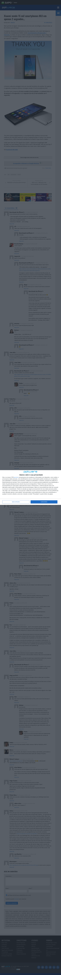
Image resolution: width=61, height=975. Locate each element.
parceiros (16, 477)
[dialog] (30, 487)
